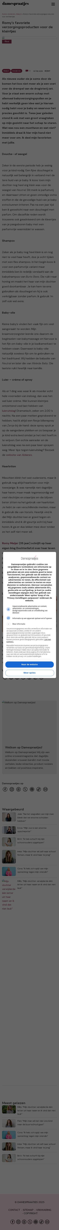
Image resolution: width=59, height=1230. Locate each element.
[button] (29, 624)
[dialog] (29, 615)
